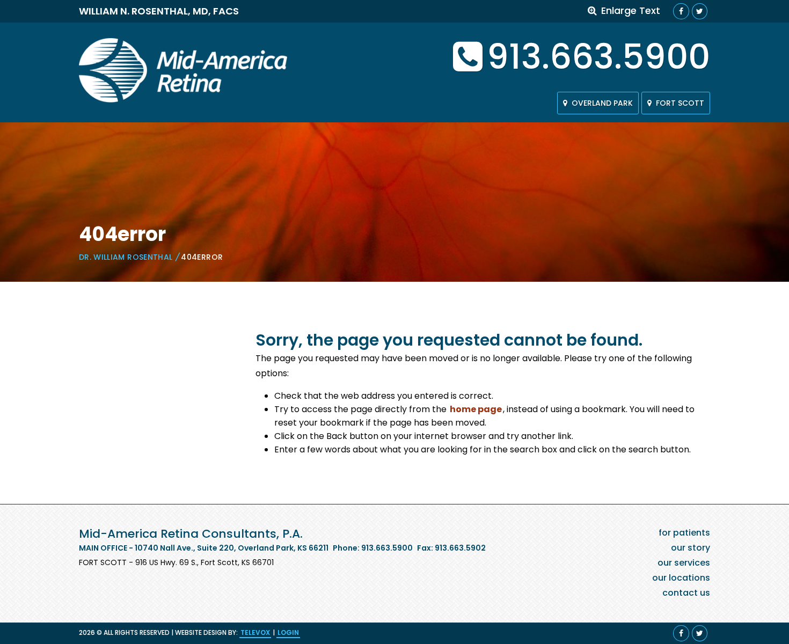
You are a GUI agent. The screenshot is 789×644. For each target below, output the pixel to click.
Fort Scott (680, 103)
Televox (255, 632)
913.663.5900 (598, 56)
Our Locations (681, 578)
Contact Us (686, 593)
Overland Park (602, 103)
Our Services (684, 563)
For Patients (684, 532)
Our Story (690, 547)
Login (288, 632)
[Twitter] (699, 11)
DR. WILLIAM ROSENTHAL (125, 257)
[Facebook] (681, 11)
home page (476, 409)
